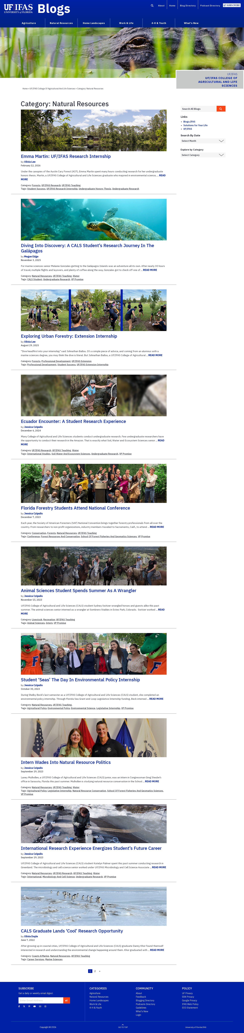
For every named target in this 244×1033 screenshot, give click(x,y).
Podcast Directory (210, 5)
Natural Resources (42, 276)
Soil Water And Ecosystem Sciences (71, 453)
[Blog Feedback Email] (40, 1006)
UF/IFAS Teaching (71, 185)
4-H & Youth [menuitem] (159, 23)
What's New (142, 1011)
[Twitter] (24, 1006)
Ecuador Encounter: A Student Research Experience (73, 421)
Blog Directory (188, 5)
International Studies (38, 453)
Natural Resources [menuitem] (61, 23)
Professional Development (56, 361)
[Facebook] (19, 1006)
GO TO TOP (123, 1027)
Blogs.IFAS (189, 121)
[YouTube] (34, 1006)
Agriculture (95, 993)
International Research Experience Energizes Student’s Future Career (91, 848)
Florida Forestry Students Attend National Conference (75, 508)
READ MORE (150, 270)
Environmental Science (83, 708)
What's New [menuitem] (191, 23)
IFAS (204, 1027)
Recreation (49, 619)
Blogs (53, 8)
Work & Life (95, 1004)
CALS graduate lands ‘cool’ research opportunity (72, 931)
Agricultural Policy (37, 708)
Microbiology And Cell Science (59, 876)
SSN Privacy (188, 996)
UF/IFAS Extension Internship (92, 364)
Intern (49, 623)
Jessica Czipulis (33, 427)
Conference (33, 536)
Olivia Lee (29, 161)
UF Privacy (187, 993)
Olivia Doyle (31, 936)
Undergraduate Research (125, 188)
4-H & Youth (96, 1007)
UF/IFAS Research (51, 185)
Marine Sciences (54, 959)
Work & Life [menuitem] (126, 23)
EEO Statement (190, 1007)
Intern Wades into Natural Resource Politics (66, 762)
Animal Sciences (36, 623)
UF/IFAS (187, 128)
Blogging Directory (145, 1000)
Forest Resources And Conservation (60, 536)
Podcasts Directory (145, 1004)
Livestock (37, 619)
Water (76, 276)
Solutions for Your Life (195, 125)
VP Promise (77, 279)
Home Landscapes (99, 1000)
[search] (221, 109)
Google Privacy (189, 1000)
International (34, 876)
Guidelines (141, 1007)
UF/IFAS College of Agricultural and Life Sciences (52, 88)
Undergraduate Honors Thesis (95, 188)
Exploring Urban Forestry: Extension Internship (69, 336)
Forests (36, 185)
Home (172, 5)
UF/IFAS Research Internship (62, 188)
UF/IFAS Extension (81, 361)
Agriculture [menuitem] (29, 23)
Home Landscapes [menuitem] (94, 23)
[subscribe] (66, 1000)
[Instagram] (45, 1006)
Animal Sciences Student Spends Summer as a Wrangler (78, 590)
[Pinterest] (29, 1006)
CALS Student (34, 279)
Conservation (39, 533)
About (161, 5)
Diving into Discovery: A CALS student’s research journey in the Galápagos (87, 248)
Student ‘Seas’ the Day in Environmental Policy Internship (80, 680)
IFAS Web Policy (190, 1004)
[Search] (152, 6)
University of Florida (193, 1027)
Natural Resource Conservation (89, 790)
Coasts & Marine (40, 956)
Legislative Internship (108, 708)
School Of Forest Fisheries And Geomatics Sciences (109, 536)
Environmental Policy (59, 708)
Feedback (141, 996)
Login (138, 1014)
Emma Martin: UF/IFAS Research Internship (66, 156)
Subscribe (233, 5)
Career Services (35, 959)
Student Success (36, 188)
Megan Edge (31, 256)
